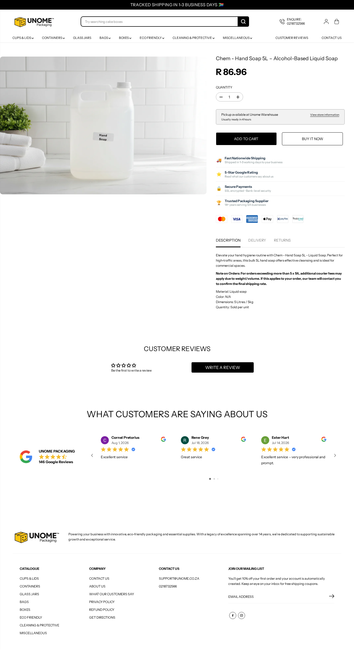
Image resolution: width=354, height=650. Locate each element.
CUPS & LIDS (22, 38)
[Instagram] (241, 615)
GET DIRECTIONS (102, 617)
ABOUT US (97, 586)
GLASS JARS (82, 38)
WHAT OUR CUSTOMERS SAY (111, 594)
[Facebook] (232, 615)
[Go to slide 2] (214, 479)
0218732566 (168, 586)
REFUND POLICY (101, 610)
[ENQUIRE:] (296, 21)
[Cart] (336, 21)
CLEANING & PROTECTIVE (193, 38)
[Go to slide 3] (217, 478)
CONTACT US (99, 578)
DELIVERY (257, 240)
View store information (324, 115)
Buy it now (312, 138)
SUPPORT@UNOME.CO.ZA (179, 578)
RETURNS (282, 240)
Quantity (224, 87)
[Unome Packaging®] (33, 21)
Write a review (222, 367)
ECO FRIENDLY (151, 38)
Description (228, 240)
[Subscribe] (331, 596)
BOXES (124, 38)
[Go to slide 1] (210, 479)
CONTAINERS (52, 38)
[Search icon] (243, 21)
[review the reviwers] (163, 440)
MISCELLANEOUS (236, 38)
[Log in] (326, 21)
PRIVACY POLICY (102, 602)
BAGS (104, 38)
